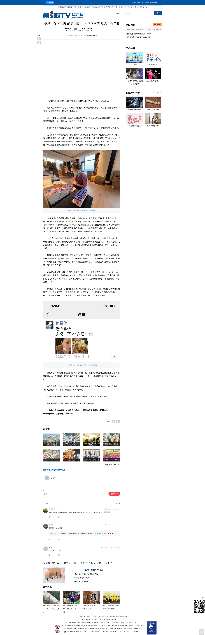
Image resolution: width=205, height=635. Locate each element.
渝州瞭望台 (153, 64)
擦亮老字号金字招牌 (81, 581)
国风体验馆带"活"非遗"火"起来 (90, 607)
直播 (101, 7)
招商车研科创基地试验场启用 (51, 459)
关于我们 (81, 616)
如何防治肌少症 (153, 126)
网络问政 (130, 24)
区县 (75, 7)
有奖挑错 (137, 2)
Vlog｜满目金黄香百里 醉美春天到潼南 (111, 607)
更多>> (159, 93)
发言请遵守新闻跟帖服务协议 (54, 470)
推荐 (59, 7)
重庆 (66, 7)
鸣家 (115, 7)
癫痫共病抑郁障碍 (134, 109)
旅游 (122, 7)
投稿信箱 (101, 616)
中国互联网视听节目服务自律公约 (116, 616)
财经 (88, 7)
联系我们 (95, 616)
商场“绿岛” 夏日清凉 (81, 578)
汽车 (98, 7)
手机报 (154, 2)
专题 (112, 7)
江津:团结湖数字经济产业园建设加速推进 (52, 444)
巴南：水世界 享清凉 (94, 570)
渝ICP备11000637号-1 (134, 632)
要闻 (63, 7)
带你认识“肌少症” (153, 109)
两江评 (70, 7)
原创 (132, 7)
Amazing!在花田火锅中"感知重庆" (92, 444)
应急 (136, 7)
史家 (119, 7)
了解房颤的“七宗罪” (134, 126)
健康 (85, 7)
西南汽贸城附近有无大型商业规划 (138, 34)
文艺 (81, 7)
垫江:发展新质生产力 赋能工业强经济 (71, 444)
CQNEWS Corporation (103, 619)
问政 (95, 7)
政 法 (91, 563)
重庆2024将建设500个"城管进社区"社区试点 (71, 609)
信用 (139, 7)
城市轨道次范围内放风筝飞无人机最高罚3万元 (51, 609)
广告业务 (88, 616)
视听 (108, 7)
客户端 (146, 2)
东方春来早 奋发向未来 (91, 460)
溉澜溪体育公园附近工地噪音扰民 (138, 37)
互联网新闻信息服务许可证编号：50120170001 (127, 628)
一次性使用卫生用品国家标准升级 (86, 574)
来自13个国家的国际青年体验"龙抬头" (71, 459)
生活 (91, 7)
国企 (129, 7)
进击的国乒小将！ (153, 81)
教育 (78, 7)
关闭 (203, 598)
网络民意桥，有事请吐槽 (135, 29)
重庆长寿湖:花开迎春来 (111, 460)
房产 (126, 7)
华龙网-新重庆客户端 (90, 35)
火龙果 (134, 64)
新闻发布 (144, 7)
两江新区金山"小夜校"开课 (111, 444)
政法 (105, 7)
